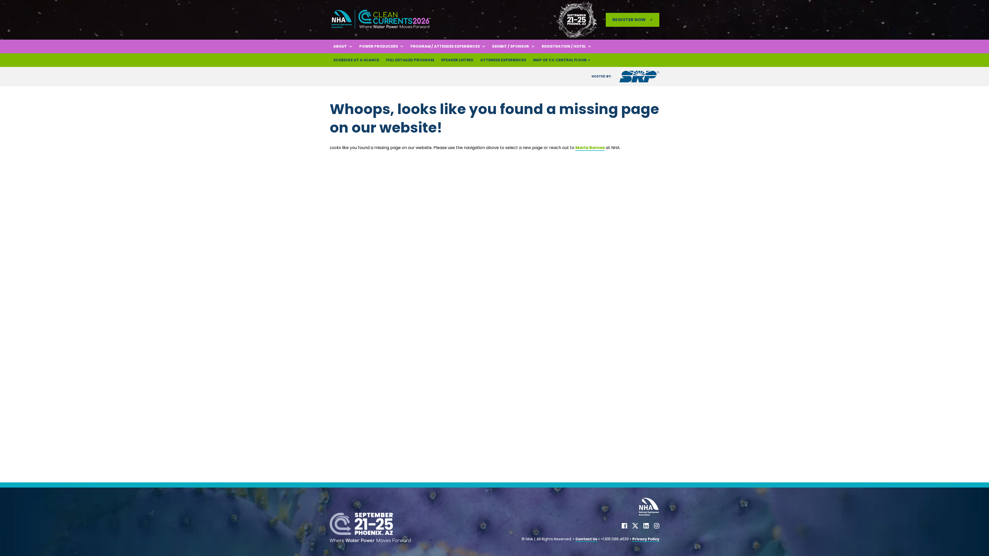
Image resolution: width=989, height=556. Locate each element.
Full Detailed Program (410, 60)
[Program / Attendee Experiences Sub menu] (483, 46)
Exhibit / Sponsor (510, 46)
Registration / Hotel (564, 46)
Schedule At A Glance (356, 60)
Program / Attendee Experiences (445, 46)
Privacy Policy (645, 539)
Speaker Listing (457, 60)
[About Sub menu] (350, 46)
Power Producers (378, 46)
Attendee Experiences (503, 60)
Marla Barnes (590, 148)
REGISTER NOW (629, 20)
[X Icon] (635, 527)
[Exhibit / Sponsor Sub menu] (532, 46)
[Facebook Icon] (624, 527)
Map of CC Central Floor (560, 60)
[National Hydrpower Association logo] (649, 508)
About (340, 46)
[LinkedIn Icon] (646, 527)
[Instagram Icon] (656, 527)
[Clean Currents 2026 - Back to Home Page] (381, 19)
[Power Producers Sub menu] (401, 46)
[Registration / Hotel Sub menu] (589, 46)
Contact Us (586, 539)
